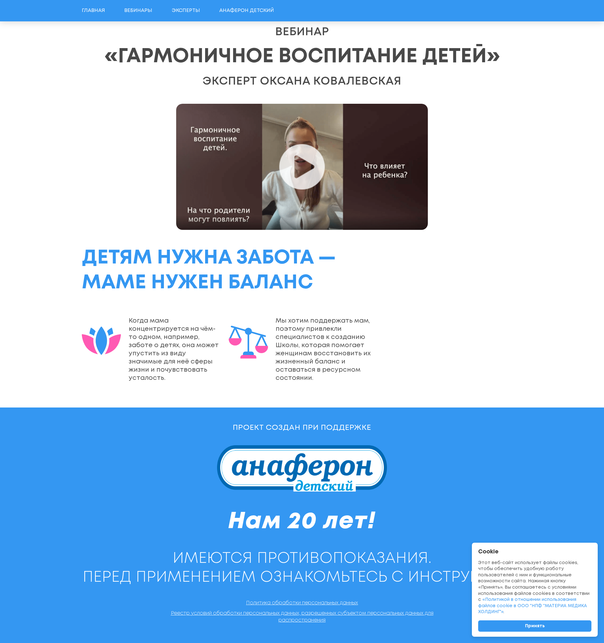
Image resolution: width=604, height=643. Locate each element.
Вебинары (138, 10)
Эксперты (186, 10)
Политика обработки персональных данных (302, 603)
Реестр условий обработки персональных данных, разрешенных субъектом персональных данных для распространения (302, 617)
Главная (93, 10)
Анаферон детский (246, 10)
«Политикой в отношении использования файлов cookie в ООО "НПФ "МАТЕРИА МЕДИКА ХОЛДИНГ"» (532, 606)
